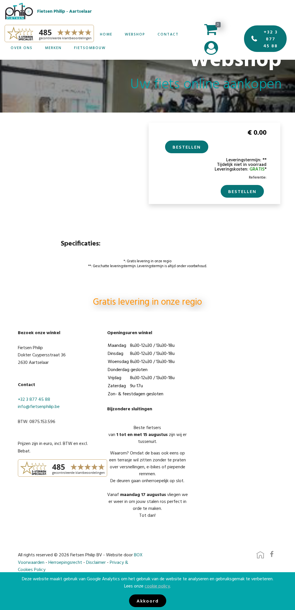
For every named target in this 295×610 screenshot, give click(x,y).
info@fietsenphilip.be (39, 406)
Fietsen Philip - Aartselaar (64, 11)
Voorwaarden (31, 562)
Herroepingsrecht (65, 562)
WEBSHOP (135, 34)
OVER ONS (22, 47)
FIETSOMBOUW (90, 47)
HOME (106, 34)
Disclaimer (96, 562)
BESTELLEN (187, 146)
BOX (138, 554)
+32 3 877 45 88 (270, 38)
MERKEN (53, 47)
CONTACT (168, 34)
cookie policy (157, 585)
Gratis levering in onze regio (147, 302)
